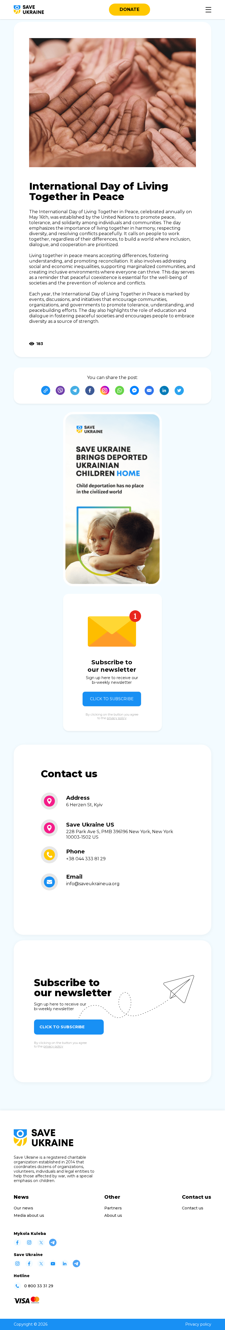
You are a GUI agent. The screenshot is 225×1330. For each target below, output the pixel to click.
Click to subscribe (112, 698)
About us (113, 1215)
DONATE (129, 9)
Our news (23, 1208)
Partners (113, 1208)
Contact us (192, 1208)
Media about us (29, 1215)
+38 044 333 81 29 (86, 858)
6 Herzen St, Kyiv (84, 804)
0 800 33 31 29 (38, 1286)
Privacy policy (198, 1324)
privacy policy (116, 718)
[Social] (17, 1244)
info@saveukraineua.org (93, 883)
